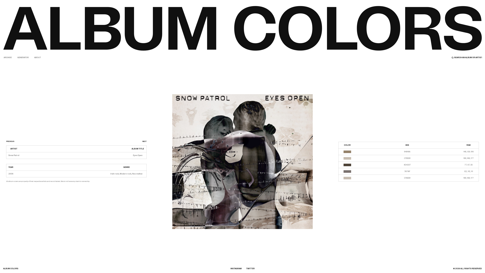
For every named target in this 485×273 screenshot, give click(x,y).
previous (10, 141)
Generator (23, 57)
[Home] (242, 28)
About (37, 57)
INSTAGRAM (236, 269)
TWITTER (250, 269)
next (144, 141)
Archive (8, 57)
